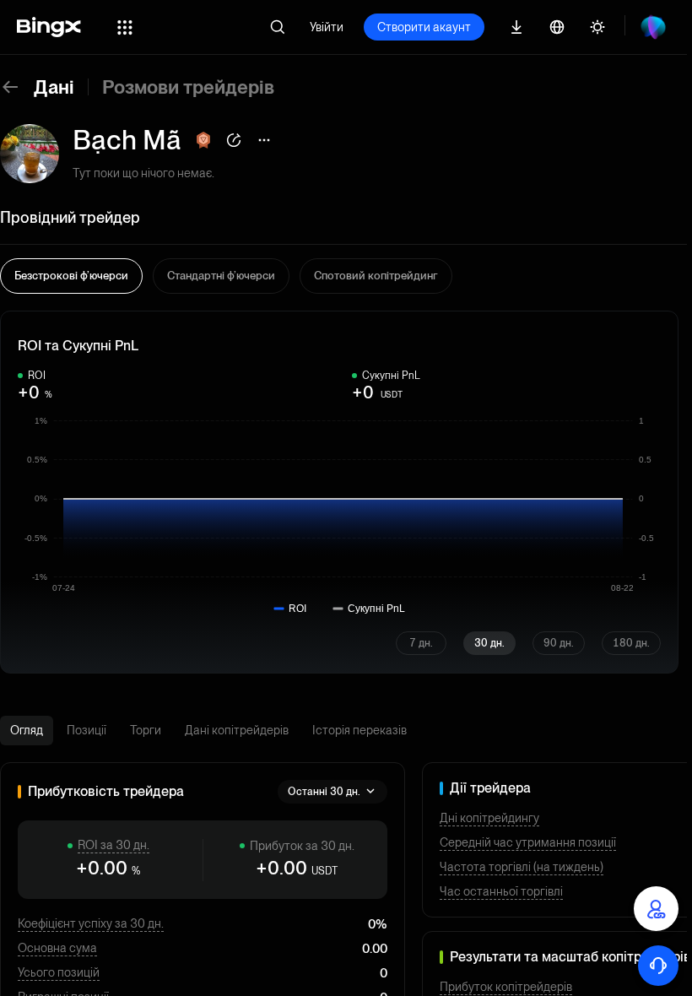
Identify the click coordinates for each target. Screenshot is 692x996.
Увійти (326, 27)
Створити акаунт (424, 27)
